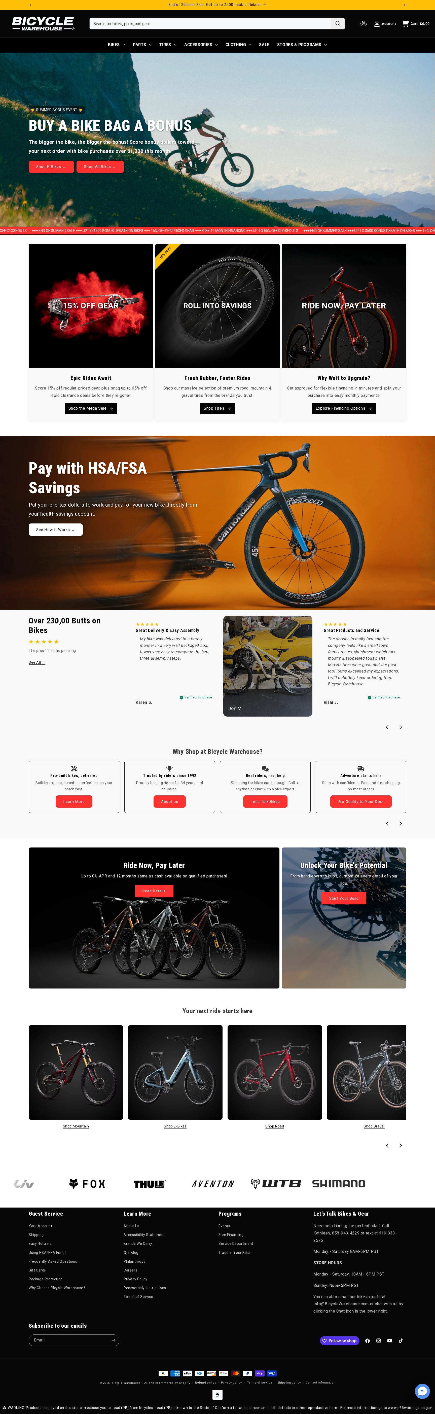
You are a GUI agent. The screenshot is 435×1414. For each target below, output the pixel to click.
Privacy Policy (135, 1279)
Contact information (321, 1382)
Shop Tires (214, 408)
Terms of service (259, 1382)
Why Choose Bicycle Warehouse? (57, 1288)
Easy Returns (40, 1244)
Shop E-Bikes (175, 1126)
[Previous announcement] (30, 5)
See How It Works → (55, 529)
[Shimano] (288, 1184)
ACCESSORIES (198, 44)
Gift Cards (37, 1270)
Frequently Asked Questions (53, 1261)
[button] (422, 1391)
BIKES (114, 44)
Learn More (74, 801)
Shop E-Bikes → (51, 166)
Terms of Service (138, 1297)
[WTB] (225, 1183)
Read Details (154, 891)
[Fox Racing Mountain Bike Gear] (37, 1184)
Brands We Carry (138, 1244)
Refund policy (205, 1382)
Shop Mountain (76, 1126)
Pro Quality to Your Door (361, 801)
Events (224, 1226)
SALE (264, 44)
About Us (131, 1226)
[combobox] (210, 23)
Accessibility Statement (144, 1235)
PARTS (139, 44)
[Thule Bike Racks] (100, 1184)
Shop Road (274, 1126)
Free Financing (231, 1235)
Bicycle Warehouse (126, 1383)
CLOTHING (236, 44)
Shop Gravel (374, 1126)
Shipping (36, 1235)
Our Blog (131, 1252)
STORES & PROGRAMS (299, 44)
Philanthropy (135, 1261)
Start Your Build (344, 898)
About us (169, 801)
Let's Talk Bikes (265, 801)
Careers (130, 1270)
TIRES (165, 44)
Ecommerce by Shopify (172, 1383)
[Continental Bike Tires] (351, 1184)
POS (144, 1383)
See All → (37, 662)
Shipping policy (289, 1382)
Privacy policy (231, 1382)
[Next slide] (400, 727)
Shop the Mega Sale (87, 408)
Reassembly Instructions (145, 1288)
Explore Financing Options (340, 408)
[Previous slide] (387, 727)
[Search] (338, 23)
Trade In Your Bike (234, 1252)
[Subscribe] (113, 1340)
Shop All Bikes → (100, 166)
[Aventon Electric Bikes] (162, 1183)
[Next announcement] (404, 5)
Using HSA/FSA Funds (47, 1252)
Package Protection (46, 1279)
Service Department (236, 1244)
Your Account (40, 1226)
